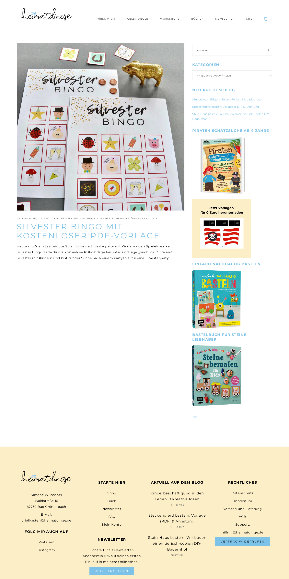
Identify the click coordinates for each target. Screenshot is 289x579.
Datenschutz (242, 493)
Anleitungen (26, 218)
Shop (111, 493)
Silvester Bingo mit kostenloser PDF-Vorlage (88, 231)
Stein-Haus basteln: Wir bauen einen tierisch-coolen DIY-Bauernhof (177, 543)
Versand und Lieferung (242, 509)
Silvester (122, 218)
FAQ (111, 517)
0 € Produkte (48, 218)
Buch (111, 501)
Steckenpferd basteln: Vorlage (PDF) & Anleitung (225, 107)
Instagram (46, 550)
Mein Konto (111, 524)
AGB (242, 517)
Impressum (242, 501)
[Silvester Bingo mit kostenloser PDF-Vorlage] (100, 127)
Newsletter (111, 509)
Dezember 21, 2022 (145, 218)
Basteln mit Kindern (76, 218)
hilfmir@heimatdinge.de (242, 532)
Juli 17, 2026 (177, 505)
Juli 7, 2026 (177, 555)
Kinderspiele (104, 218)
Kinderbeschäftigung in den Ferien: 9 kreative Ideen (227, 99)
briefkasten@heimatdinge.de (46, 520)
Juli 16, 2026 (177, 527)
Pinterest (46, 542)
